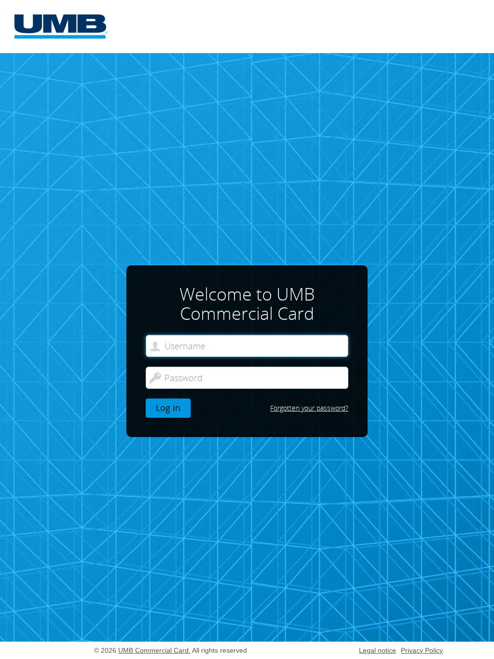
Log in (168, 407)
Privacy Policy (422, 650)
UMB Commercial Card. (154, 650)
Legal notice (377, 650)
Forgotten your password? (309, 407)
